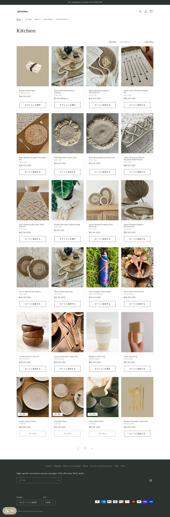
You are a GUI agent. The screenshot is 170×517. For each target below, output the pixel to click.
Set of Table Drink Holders (30, 292)
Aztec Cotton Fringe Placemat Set (136, 92)
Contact (48, 466)
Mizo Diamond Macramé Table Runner (31, 226)
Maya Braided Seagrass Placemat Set (32, 159)
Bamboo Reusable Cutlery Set (136, 421)
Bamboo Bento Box (27, 91)
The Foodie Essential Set (134, 292)
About (85, 466)
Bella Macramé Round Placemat (102, 158)
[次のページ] (91, 448)
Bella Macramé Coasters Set (65, 158)
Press (123, 466)
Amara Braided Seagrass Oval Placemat (101, 226)
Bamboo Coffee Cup (97, 356)
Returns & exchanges (72, 466)
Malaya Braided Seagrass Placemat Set (99, 92)
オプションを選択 (33, 105)
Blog (116, 466)
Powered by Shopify (36, 511)
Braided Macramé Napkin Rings (67, 225)
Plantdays (26, 511)
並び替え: (113, 42)
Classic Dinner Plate (27, 421)
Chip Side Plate (60, 421)
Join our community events (101, 466)
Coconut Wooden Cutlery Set (66, 356)
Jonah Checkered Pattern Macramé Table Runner (134, 159)
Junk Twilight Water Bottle (100, 292)
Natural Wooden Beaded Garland (64, 92)
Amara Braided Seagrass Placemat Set (133, 226)
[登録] (58, 480)
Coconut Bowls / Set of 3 (29, 356)
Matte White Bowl (96, 421)
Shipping (57, 466)
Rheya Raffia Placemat (63, 292)
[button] (19, 19)
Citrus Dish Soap (130, 356)
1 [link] (78, 448)
